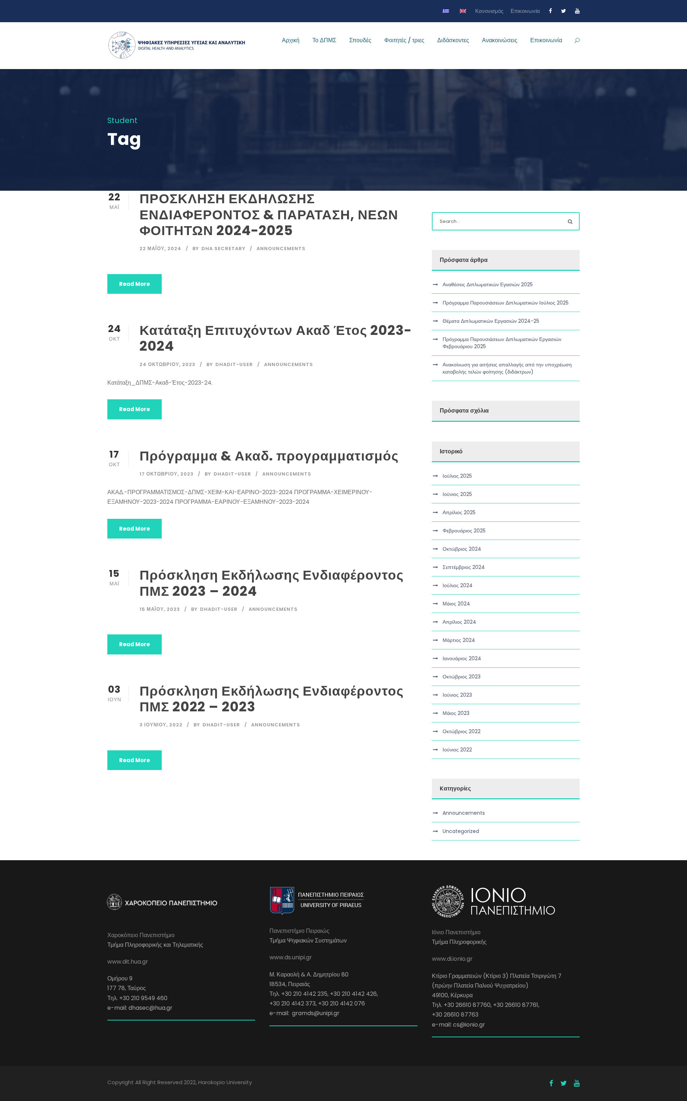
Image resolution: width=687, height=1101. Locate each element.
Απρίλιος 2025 (459, 512)
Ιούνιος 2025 (457, 494)
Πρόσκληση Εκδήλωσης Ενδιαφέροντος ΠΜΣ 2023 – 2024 (272, 583)
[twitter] (563, 11)
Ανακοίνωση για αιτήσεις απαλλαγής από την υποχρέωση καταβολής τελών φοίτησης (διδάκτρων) (507, 368)
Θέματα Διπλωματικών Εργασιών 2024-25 (491, 321)
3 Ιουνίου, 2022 (161, 724)
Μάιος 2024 (456, 603)
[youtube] (577, 11)
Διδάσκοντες (453, 40)
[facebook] (550, 11)
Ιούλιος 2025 (457, 475)
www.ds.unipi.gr (290, 957)
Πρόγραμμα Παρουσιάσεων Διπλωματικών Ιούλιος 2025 (506, 302)
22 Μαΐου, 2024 (160, 248)
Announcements (281, 248)
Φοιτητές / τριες (404, 40)
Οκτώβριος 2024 (462, 548)
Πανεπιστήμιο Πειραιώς (299, 931)
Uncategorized (461, 831)
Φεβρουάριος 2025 (464, 530)
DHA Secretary (223, 248)
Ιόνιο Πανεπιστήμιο (456, 932)
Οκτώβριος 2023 (462, 676)
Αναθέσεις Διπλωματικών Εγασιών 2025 (488, 284)
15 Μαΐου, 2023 (160, 609)
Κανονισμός (489, 11)
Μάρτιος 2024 (459, 640)
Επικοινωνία (525, 11)
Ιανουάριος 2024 (462, 658)
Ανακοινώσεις (499, 40)
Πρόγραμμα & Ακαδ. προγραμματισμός (269, 456)
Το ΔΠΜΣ (324, 40)
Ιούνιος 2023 (457, 694)
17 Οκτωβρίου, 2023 (167, 474)
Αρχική (290, 40)
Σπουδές (360, 40)
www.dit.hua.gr (127, 962)
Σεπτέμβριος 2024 (464, 567)
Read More (134, 284)
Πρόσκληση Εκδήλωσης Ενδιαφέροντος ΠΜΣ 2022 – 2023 (272, 699)
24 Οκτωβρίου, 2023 (167, 364)
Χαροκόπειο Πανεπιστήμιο (141, 935)
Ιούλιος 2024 (458, 585)
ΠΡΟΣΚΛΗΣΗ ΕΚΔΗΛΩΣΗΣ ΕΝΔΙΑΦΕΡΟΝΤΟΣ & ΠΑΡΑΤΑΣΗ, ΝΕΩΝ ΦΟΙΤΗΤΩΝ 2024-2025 (269, 214)
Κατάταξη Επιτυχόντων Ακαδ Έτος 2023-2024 (276, 338)
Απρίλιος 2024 (459, 621)
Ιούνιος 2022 (457, 749)
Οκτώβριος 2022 (462, 731)
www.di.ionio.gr (452, 959)
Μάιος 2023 (456, 713)
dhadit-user (234, 364)
